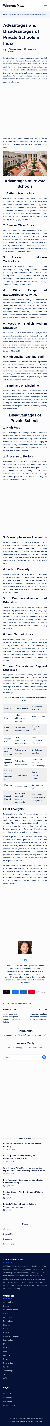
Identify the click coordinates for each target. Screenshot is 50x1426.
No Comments (31, 49)
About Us (7, 1229)
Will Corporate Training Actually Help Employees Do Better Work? (20, 1157)
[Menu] (45, 5)
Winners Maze (14, 5)
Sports (6, 1367)
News (5, 1359)
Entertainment (9, 1321)
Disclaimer (7, 1239)
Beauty (6, 1306)
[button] (44, 1057)
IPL (4, 1344)
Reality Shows (9, 1363)
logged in (22, 1047)
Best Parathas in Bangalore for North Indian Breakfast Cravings (23, 1181)
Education (11, 51)
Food (5, 1329)
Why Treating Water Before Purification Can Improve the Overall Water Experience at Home (24, 1169)
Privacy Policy (9, 1244)
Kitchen (6, 1348)
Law (5, 1352)
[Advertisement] (25, 110)
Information (8, 1340)
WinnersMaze (11, 1266)
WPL (5, 1378)
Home (5, 14)
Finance (6, 1325)
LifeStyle (6, 1355)
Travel (5, 1374)
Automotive (8, 1302)
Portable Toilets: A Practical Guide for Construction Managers (20, 1205)
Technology (8, 1371)
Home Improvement (11, 1336)
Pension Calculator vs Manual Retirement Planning (22, 1145)
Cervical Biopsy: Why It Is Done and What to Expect (23, 1193)
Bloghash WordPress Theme (29, 1422)
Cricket (6, 1314)
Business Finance (10, 1310)
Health (6, 1333)
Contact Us (8, 1234)
